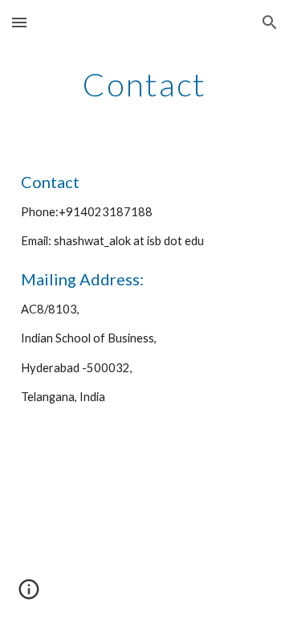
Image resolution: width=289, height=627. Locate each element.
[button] (19, 22)
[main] (144, 84)
